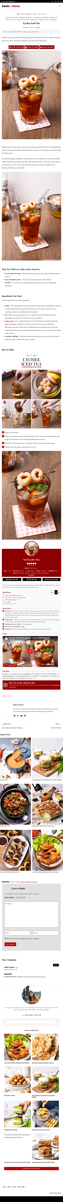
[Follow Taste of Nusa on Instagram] (18, 715)
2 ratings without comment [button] (28, 882)
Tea (10, 696)
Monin (7, 324)
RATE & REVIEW (48, 47)
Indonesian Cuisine (37, 19)
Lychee (5, 696)
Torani (14, 324)
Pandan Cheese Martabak (10, 1129)
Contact (14, 1187)
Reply (56, 965)
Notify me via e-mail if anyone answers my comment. (22, 939)
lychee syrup (12, 599)
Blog (22, 14)
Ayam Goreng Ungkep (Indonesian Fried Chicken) (45, 872)
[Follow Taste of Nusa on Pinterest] (24, 715)
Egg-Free (17, 19)
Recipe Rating (9, 897)
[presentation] (15, 758)
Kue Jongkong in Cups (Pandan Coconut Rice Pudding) (47, 780)
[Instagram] (55, 1)
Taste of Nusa (18, 704)
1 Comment (37, 27)
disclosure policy (30, 31)
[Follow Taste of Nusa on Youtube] (21, 715)
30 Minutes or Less (11, 17)
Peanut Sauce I (4, 780)
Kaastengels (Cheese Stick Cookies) (41, 1129)
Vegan (46, 19)
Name (7, 933)
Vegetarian (53, 19)
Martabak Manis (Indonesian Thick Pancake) (43, 1162)
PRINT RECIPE (13, 579)
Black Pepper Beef (5, 826)
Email (35, 933)
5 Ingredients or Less (25, 17)
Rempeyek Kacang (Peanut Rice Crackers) (43, 1063)
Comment (9, 904)
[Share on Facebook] (1, 601)
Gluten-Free (25, 19)
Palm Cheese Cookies (9, 1095)
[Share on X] (1, 604)
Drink (34, 14)
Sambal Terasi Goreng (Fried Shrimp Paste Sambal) (17, 1162)
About (8, 1187)
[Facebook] (52, 1)
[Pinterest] (58, 1)
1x (56, 592)
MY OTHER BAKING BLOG (9, 1)
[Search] (56, 1022)
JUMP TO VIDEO (32, 47)
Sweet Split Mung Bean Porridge (12, 726)
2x (59, 592)
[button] (28, 563)
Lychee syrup (9, 321)
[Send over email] (1, 597)
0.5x (53, 592)
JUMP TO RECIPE (17, 47)
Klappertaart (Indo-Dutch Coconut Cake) (43, 826)
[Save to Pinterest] (1, 608)
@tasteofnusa (56, 685)
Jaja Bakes (46, 1009)
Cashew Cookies (56, 726)
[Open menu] (59, 6)
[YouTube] (61, 1)
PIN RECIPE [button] (33, 579)
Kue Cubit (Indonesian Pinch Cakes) (9, 872)
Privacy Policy (21, 1187)
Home (18, 14)
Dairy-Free (45, 17)
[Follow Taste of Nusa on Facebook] (14, 715)
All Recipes (28, 14)
